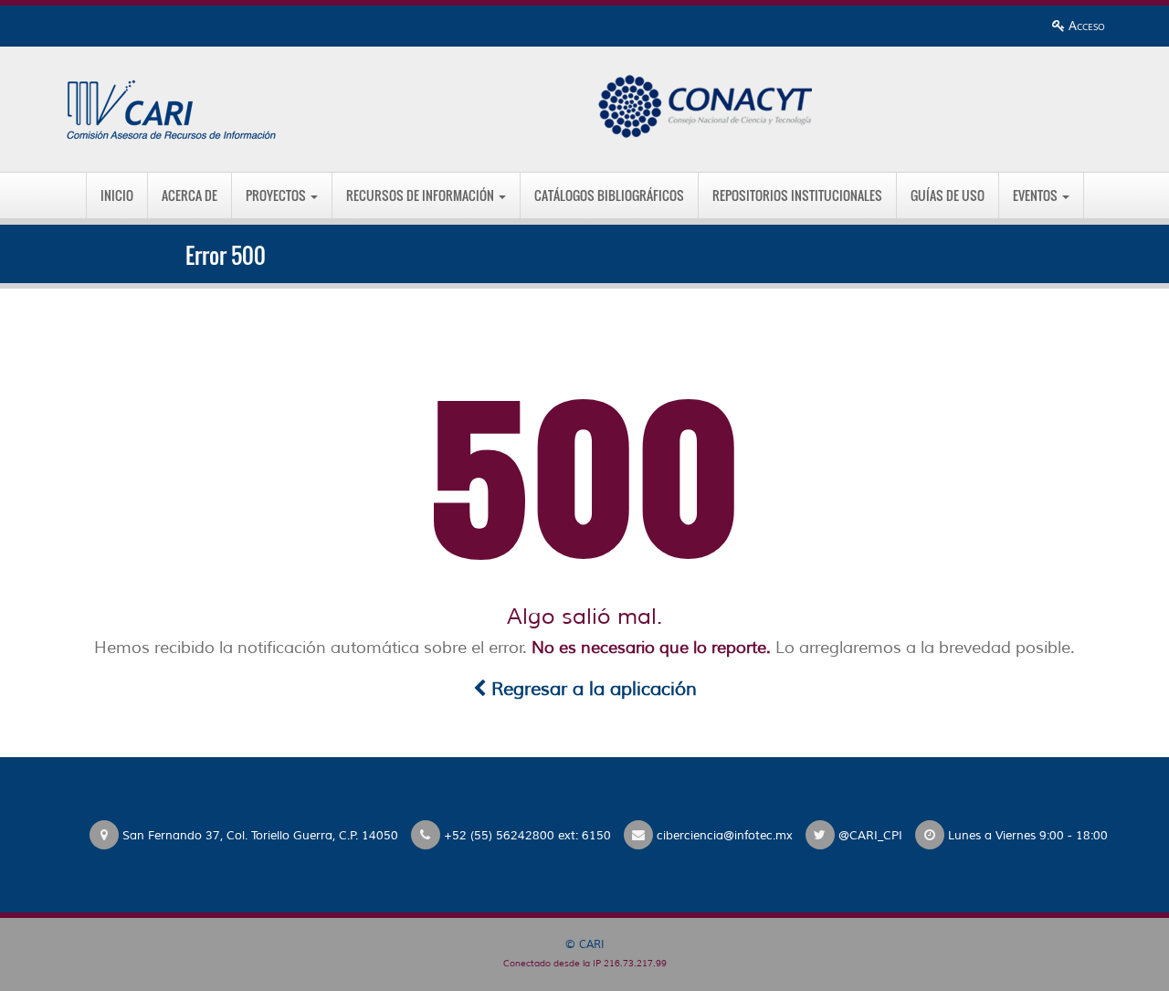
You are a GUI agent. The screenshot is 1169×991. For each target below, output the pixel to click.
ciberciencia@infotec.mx (725, 835)
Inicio (116, 195)
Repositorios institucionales (797, 195)
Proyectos (277, 195)
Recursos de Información (421, 195)
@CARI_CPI (870, 835)
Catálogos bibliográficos (609, 195)
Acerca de (189, 195)
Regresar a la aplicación (591, 689)
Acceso (1085, 25)
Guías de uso (948, 195)
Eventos (1036, 195)
